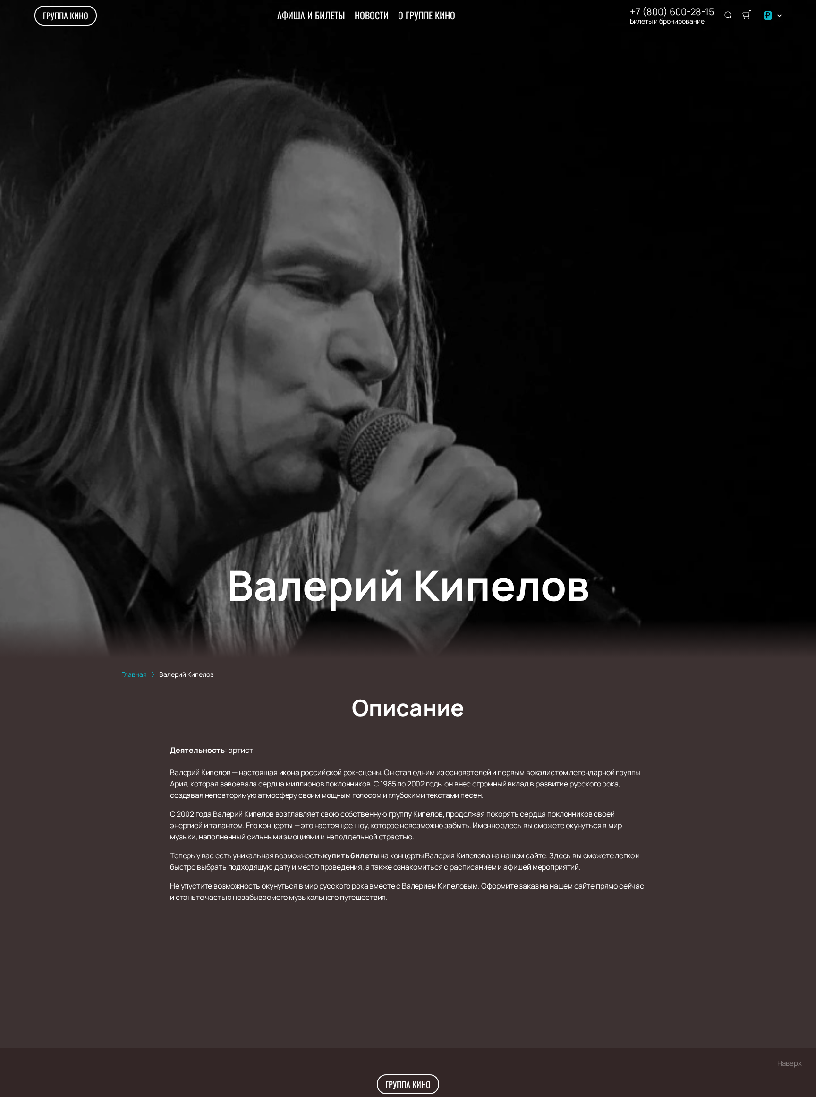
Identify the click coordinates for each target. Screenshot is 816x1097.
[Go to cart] (746, 15)
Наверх (789, 1063)
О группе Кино (426, 15)
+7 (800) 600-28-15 (672, 11)
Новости (372, 15)
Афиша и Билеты (311, 15)
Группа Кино (65, 15)
